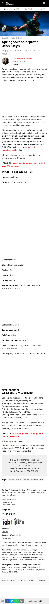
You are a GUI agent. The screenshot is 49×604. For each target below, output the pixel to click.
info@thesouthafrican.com (25, 468)
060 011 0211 (32, 471)
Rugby (41, 479)
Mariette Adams (24, 58)
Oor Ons (5, 532)
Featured (11, 479)
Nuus (5, 9)
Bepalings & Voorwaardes (11, 535)
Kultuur (28, 9)
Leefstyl (42, 9)
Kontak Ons (6, 538)
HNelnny (18, 479)
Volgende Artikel (36, 601)
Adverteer (5, 528)
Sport (16, 9)
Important (26, 479)
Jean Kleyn (34, 479)
